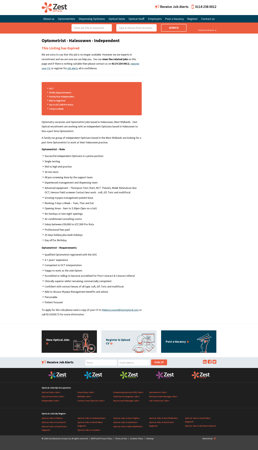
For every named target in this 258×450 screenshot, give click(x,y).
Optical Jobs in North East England (161, 424)
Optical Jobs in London (88, 430)
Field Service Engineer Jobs (125, 396)
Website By (209, 438)
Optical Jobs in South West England (197, 420)
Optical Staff (136, 19)
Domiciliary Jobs (85, 392)
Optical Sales (117, 19)
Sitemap (150, 438)
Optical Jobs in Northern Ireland (200, 425)
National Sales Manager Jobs (162, 396)
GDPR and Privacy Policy (101, 438)
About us (48, 19)
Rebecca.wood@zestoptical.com (120, 310)
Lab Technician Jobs (158, 400)
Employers (155, 19)
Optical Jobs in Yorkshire (124, 422)
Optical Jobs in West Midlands (127, 426)
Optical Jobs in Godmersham (91, 418)
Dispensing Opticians (92, 19)
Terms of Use (121, 438)
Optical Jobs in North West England (90, 424)
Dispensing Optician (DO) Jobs (127, 392)
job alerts (72, 68)
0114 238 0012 (205, 6)
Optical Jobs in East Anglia (126, 418)
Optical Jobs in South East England (54, 428)
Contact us (208, 19)
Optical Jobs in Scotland (53, 422)
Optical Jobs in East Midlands (163, 418)
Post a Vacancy (174, 19)
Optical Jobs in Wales (52, 418)
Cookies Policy (136, 438)
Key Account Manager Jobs (125, 400)
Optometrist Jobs (157, 392)
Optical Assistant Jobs (52, 396)
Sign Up (159, 362)
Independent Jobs (50, 400)
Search (174, 27)
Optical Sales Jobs (50, 392)
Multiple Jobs (83, 396)
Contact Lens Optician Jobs (90, 400)
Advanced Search (206, 30)
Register (192, 19)
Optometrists (66, 19)
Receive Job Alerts (174, 6)
